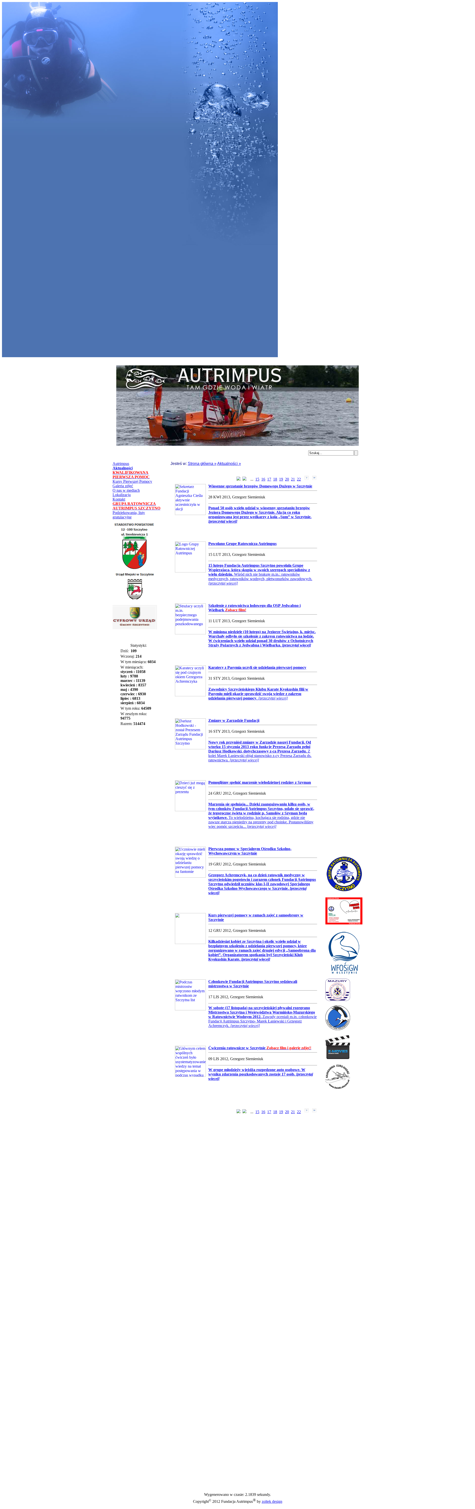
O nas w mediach (126, 490)
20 (287, 479)
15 (257, 479)
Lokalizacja (122, 495)
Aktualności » (229, 463)
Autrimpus (121, 463)
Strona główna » (202, 463)
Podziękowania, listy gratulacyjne (129, 515)
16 (263, 479)
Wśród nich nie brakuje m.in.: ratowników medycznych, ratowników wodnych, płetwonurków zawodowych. (260, 574)
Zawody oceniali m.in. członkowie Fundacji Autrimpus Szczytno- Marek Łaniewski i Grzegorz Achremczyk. (262, 1017)
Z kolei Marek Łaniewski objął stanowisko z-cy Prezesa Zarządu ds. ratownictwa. (259, 751)
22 (299, 479)
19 (281, 479)
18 (275, 479)
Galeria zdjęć (123, 486)
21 (293, 479)
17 (269, 479)
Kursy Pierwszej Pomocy (132, 481)
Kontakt (119, 499)
